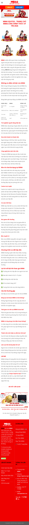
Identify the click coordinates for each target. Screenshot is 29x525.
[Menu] (2, 2)
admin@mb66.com (22, 493)
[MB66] (14, 2)
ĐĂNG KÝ (9, 7)
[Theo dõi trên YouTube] (16, 499)
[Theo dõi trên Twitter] (24, 497)
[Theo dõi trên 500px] (18, 499)
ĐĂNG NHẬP (19, 7)
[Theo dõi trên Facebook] (22, 497)
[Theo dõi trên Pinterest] (25, 497)
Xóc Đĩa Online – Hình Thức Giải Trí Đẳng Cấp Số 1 (14, 410)
